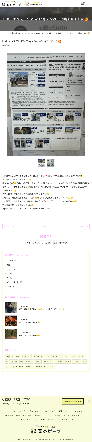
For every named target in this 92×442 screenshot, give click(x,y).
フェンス (73, 356)
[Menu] (88, 3)
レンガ (54, 356)
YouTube (10, 286)
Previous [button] (4, 104)
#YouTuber (38, 243)
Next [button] (87, 104)
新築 (8, 265)
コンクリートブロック (62, 361)
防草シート (29, 367)
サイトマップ (67, 419)
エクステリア (26, 356)
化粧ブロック (48, 361)
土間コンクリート (26, 361)
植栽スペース (40, 367)
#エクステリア (60, 243)
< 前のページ (9, 226)
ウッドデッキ (38, 356)
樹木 (84, 361)
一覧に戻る (46, 226)
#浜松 (48, 243)
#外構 (27, 243)
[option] (46, 104)
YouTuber (51, 367)
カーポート (63, 356)
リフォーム (11, 269)
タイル (47, 356)
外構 (7, 356)
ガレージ (10, 273)
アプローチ (13, 361)
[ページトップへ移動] (87, 401)
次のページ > (83, 226)
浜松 (17, 356)
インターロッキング (14, 282)
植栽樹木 (38, 361)
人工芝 (9, 277)
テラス (81, 356)
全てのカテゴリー (13, 261)
